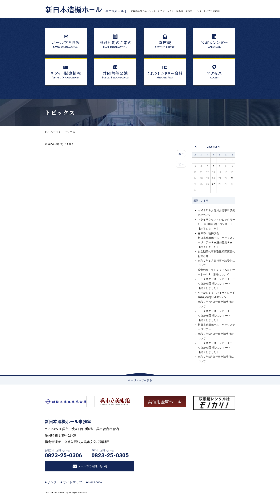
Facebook (95, 482)
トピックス (60, 112)
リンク (52, 482)
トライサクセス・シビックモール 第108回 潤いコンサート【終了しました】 (216, 315)
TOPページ (51, 131)
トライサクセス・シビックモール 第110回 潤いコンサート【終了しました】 (216, 224)
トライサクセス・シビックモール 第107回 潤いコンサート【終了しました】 (216, 347)
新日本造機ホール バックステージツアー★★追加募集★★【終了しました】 (216, 242)
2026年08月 (213, 147)
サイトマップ (72, 482)
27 (213, 184)
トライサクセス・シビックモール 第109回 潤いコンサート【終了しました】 (216, 283)
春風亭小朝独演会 (208, 233)
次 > (180, 153)
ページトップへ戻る (140, 380)
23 (232, 178)
